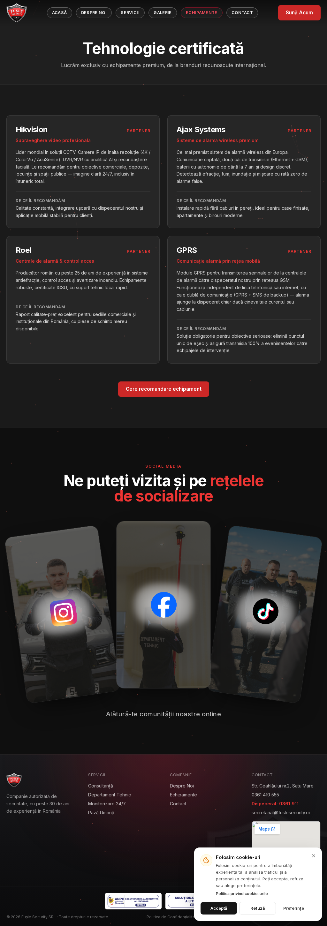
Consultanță (100, 785)
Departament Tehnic (109, 794)
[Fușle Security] (16, 13)
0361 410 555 (265, 794)
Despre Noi (94, 12)
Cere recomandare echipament (164, 389)
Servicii (130, 12)
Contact (242, 12)
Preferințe (293, 908)
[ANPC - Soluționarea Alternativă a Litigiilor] (133, 901)
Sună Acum (299, 13)
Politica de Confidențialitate (173, 917)
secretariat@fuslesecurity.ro (281, 812)
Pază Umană (101, 812)
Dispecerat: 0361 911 (275, 803)
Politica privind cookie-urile (242, 893)
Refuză (257, 908)
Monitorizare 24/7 (107, 803)
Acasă (59, 12)
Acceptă (218, 908)
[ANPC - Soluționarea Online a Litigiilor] (193, 901)
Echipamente (201, 12)
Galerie (162, 12)
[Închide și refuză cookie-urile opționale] (313, 855)
